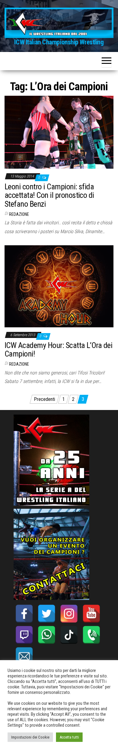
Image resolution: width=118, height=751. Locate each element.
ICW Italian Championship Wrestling (58, 42)
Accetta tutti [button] (69, 737)
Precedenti (44, 399)
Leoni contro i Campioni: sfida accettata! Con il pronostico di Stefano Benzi (49, 195)
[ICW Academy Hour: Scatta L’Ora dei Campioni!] (59, 286)
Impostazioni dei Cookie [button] (30, 737)
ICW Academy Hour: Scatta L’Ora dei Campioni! (58, 350)
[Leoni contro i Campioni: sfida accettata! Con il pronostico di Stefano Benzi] (59, 132)
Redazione (19, 214)
